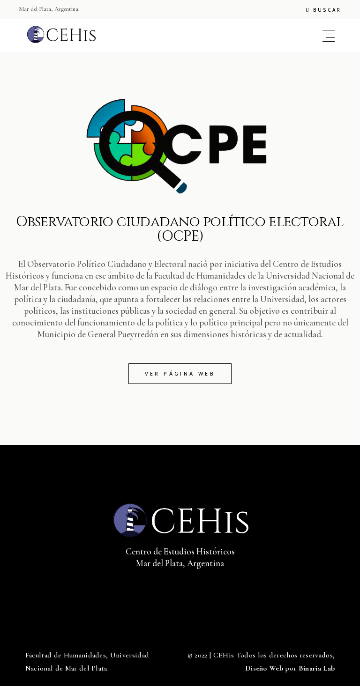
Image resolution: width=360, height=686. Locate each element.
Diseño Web (264, 668)
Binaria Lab (317, 668)
